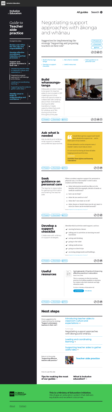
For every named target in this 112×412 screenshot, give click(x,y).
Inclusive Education (15, 12)
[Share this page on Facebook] (95, 52)
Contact (22, 406)
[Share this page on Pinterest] (101, 52)
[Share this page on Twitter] (98, 52)
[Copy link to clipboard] (92, 52)
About (12, 406)
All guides (82, 12)
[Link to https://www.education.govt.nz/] (18, 394)
